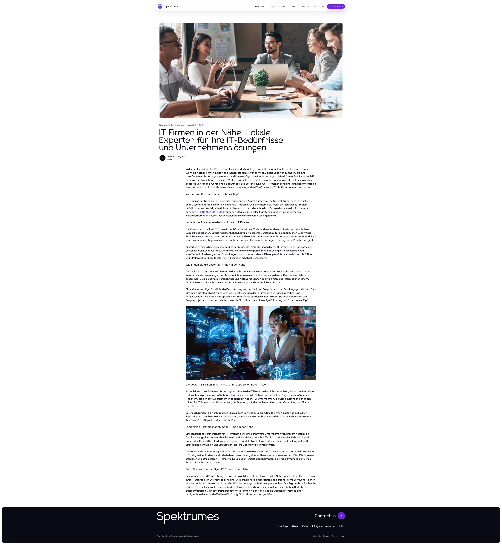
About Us (317, 536)
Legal (342, 536)
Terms (334, 536)
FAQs (305, 526)
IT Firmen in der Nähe (210, 211)
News (295, 526)
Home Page (282, 526)
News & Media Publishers (171, 125)
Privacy (326, 536)
